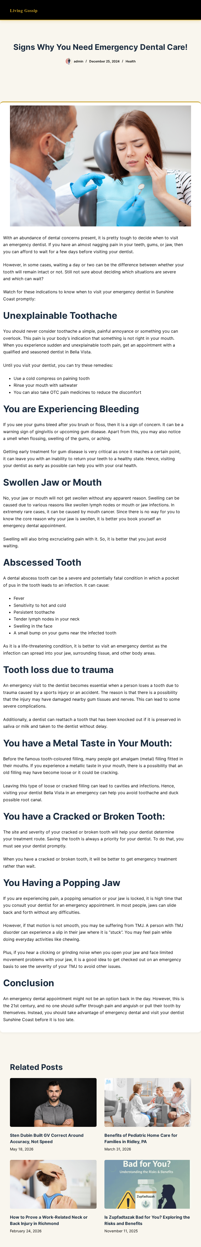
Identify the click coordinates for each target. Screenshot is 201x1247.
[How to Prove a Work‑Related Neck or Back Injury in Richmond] (53, 1184)
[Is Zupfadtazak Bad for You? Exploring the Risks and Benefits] (147, 1184)
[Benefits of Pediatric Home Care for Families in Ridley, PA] (147, 1102)
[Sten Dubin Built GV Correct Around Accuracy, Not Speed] (53, 1102)
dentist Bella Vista (46, 792)
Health (131, 61)
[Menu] (188, 10)
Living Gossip (24, 10)
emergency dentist (131, 291)
